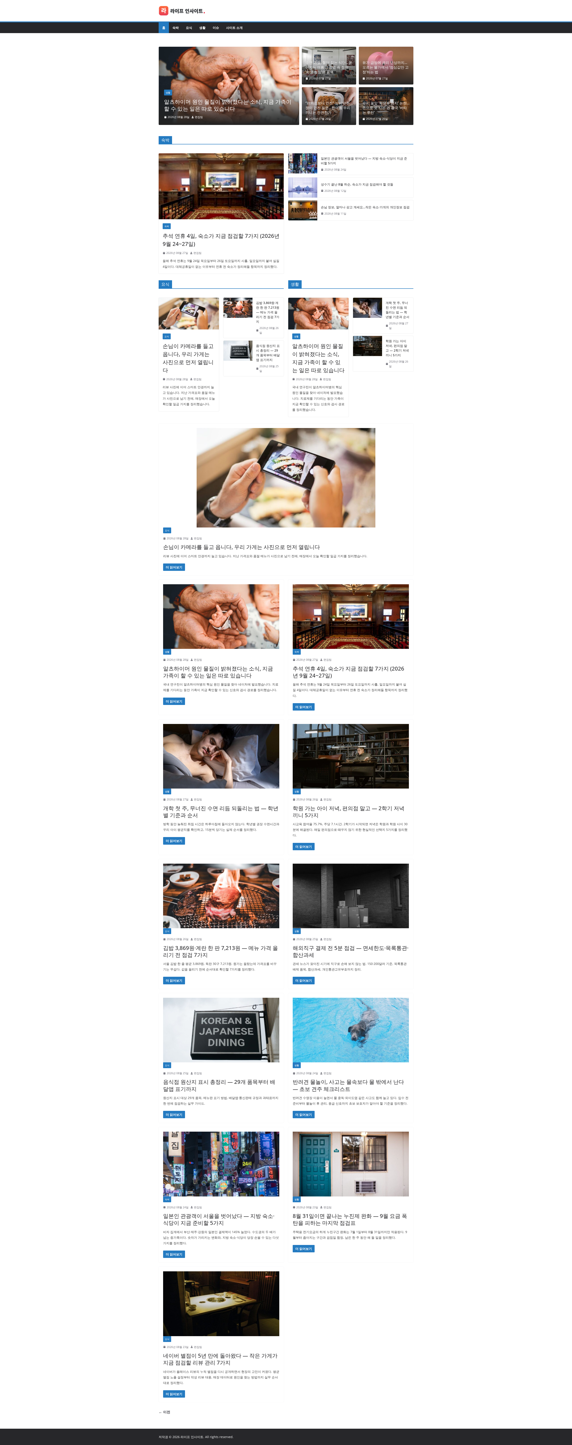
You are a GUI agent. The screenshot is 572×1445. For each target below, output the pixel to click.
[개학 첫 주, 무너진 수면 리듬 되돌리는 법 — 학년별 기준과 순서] (367, 315)
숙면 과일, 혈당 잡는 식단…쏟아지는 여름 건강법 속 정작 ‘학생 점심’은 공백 (328, 67)
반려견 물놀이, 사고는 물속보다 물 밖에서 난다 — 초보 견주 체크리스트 (348, 1085)
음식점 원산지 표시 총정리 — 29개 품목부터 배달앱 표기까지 (268, 353)
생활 (202, 27)
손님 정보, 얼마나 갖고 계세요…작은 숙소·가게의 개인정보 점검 (365, 207)
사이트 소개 (234, 27)
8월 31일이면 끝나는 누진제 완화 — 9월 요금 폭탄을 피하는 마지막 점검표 (350, 1219)
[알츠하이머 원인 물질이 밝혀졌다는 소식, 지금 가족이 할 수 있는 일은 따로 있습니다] (318, 313)
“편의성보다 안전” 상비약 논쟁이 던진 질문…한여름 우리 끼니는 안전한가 (327, 108)
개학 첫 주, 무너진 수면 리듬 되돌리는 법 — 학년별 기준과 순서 (397, 310)
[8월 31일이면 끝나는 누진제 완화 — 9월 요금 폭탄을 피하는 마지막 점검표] (351, 1164)
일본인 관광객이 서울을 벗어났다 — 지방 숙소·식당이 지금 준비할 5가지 (364, 160)
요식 (189, 27)
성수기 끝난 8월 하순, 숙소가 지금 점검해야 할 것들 (357, 184)
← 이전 (164, 1411)
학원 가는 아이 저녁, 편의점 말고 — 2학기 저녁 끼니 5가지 (397, 348)
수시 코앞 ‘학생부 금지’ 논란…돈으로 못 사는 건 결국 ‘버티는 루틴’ (386, 108)
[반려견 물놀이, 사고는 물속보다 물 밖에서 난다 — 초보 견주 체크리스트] (351, 1030)
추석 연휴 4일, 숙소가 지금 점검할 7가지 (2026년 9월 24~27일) (227, 105)
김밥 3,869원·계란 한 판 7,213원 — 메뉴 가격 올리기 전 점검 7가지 (267, 312)
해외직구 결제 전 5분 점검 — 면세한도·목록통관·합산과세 (350, 951)
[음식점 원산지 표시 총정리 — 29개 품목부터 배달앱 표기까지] (237, 358)
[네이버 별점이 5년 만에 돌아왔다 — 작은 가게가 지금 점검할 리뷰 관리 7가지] (221, 1303)
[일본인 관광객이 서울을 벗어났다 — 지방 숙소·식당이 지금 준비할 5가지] (302, 164)
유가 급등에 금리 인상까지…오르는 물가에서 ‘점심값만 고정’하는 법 (385, 67)
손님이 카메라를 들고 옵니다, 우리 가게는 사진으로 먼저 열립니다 (188, 358)
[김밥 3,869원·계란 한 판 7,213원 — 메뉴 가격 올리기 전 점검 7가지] (237, 318)
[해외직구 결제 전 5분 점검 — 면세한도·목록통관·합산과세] (351, 896)
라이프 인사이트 (192, 1437)
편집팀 (199, 117)
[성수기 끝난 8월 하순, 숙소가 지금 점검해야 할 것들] (302, 187)
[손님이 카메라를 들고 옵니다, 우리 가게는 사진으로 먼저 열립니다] (189, 313)
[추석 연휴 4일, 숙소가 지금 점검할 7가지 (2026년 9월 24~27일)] (229, 49)
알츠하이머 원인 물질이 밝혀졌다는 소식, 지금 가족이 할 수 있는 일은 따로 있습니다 (318, 358)
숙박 (175, 27)
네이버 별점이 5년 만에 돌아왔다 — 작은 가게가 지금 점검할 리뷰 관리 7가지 (220, 1359)
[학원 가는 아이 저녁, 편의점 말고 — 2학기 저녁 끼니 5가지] (367, 353)
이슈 (216, 27)
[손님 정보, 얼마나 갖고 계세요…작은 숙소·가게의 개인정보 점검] (302, 210)
